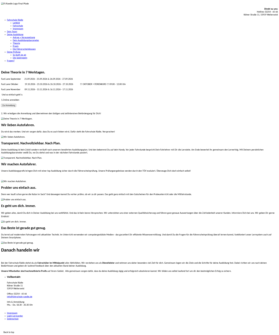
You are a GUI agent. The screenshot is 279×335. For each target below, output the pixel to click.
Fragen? (11, 61)
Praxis (15, 46)
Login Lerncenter (15, 316)
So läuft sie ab (19, 55)
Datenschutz (12, 319)
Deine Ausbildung (15, 35)
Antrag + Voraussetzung (24, 37)
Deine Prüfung (13, 52)
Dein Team (12, 32)
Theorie (16, 43)
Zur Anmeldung (8, 105)
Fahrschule (18, 26)
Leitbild (16, 23)
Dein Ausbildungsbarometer (26, 40)
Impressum (18, 29)
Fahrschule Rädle (15, 20)
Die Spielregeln (20, 58)
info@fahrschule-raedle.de (19, 297)
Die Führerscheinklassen (24, 49)
